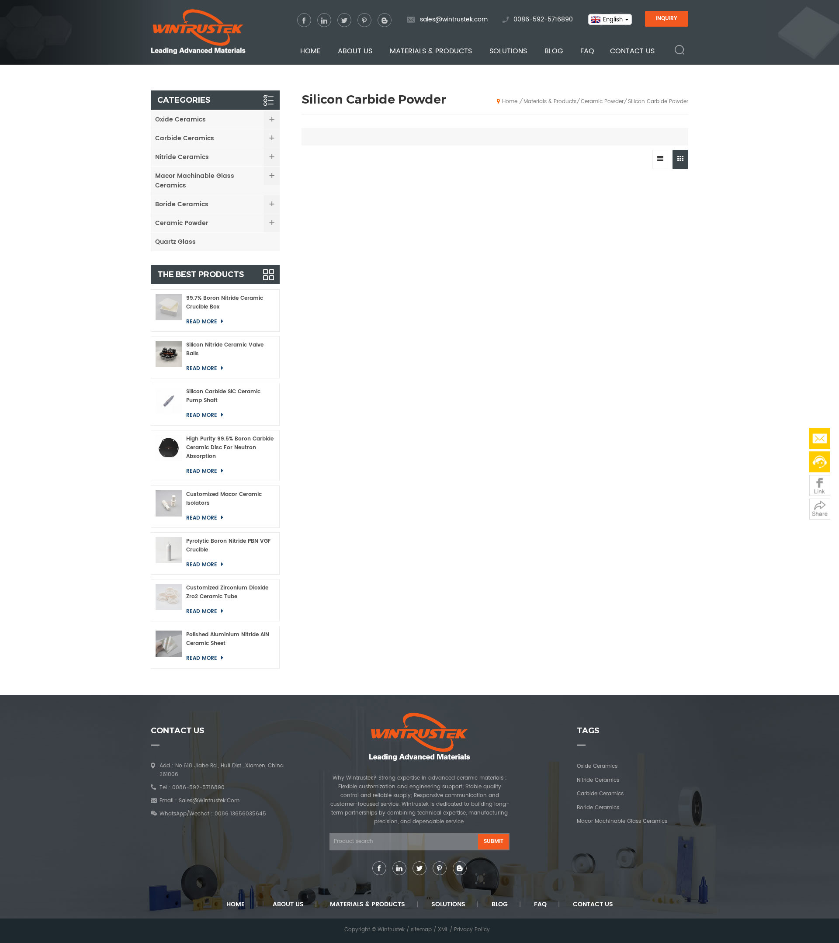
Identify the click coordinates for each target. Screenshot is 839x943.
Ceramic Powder (602, 101)
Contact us (632, 51)
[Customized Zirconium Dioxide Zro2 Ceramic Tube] (169, 600)
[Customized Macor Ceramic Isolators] (169, 506)
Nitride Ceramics (182, 157)
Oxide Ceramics (180, 119)
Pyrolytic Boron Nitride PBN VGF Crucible (228, 545)
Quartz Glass (175, 242)
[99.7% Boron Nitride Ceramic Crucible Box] (169, 310)
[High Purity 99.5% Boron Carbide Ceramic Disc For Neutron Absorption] (169, 455)
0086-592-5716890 (543, 19)
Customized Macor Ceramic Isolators (224, 498)
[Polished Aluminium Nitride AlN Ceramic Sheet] (169, 647)
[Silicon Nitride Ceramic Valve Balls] (169, 357)
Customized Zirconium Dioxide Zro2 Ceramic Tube (227, 592)
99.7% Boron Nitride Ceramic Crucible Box (224, 302)
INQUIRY (666, 18)
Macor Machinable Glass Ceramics (194, 181)
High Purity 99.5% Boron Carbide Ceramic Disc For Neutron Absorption (230, 448)
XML (443, 930)
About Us (355, 51)
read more (202, 322)
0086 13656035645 (240, 814)
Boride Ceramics (181, 204)
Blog (553, 51)
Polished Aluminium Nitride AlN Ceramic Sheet (227, 639)
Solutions (508, 51)
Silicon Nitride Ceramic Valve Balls (224, 349)
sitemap (421, 930)
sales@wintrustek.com (454, 19)
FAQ (587, 51)
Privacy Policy (472, 930)
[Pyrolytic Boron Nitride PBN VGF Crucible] (169, 553)
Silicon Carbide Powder (658, 101)
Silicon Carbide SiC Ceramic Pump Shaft (223, 396)
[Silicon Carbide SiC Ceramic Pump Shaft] (169, 404)
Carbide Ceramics (184, 138)
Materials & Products (431, 51)
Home (310, 51)
